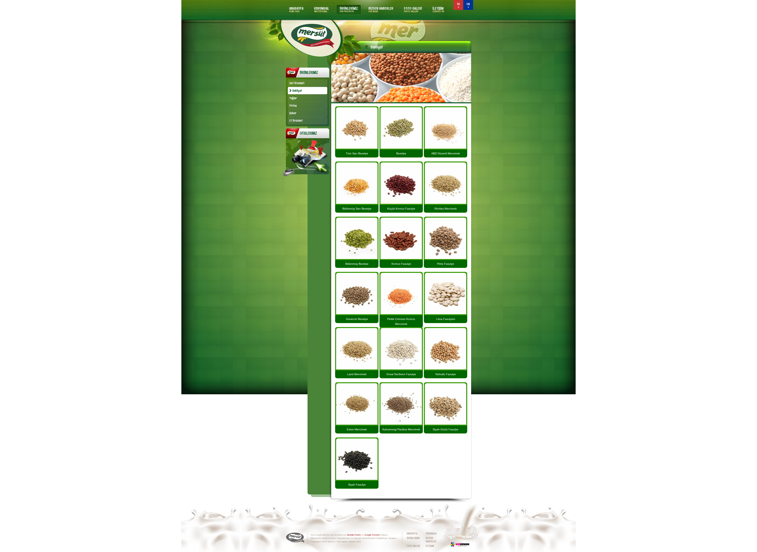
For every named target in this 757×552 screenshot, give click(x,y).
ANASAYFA (296, 9)
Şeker (292, 113)
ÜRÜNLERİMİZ (349, 9)
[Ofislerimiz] (307, 177)
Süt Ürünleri (296, 83)
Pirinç (293, 106)
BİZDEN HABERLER (380, 9)
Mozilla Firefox (354, 535)
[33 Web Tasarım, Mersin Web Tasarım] (459, 544)
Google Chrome (372, 535)
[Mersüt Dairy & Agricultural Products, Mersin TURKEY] (312, 36)
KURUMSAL (321, 9)
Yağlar (293, 98)
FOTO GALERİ (413, 9)
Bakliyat (297, 91)
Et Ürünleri (296, 120)
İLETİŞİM (438, 9)
